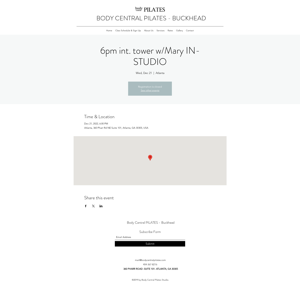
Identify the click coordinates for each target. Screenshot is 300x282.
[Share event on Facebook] (85, 206)
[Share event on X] (93, 206)
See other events (150, 90)
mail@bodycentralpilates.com (150, 260)
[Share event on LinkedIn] (101, 206)
